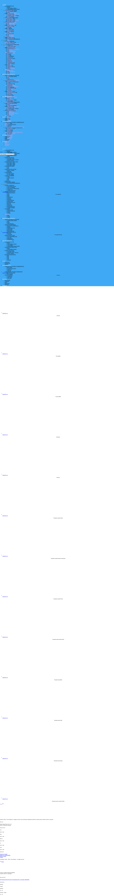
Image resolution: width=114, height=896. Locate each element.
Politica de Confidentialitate (5, 855)
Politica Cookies (3, 856)
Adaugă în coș (5, 191)
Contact (1, 857)
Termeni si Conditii (3, 854)
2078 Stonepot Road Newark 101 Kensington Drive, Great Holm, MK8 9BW (14, 879)
